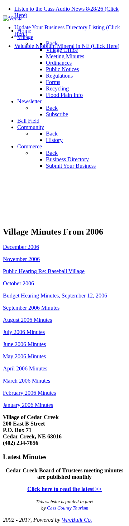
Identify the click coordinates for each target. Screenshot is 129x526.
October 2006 (18, 283)
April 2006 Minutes (25, 368)
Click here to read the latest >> (64, 489)
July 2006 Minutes (24, 332)
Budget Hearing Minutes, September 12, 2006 (55, 296)
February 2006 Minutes (29, 393)
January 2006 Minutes (28, 405)
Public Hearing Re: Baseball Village (44, 271)
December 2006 (21, 247)
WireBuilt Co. (77, 520)
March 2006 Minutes (26, 381)
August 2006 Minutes (27, 320)
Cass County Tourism (67, 508)
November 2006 (21, 259)
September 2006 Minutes (31, 308)
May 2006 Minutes (24, 356)
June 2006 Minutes (24, 344)
